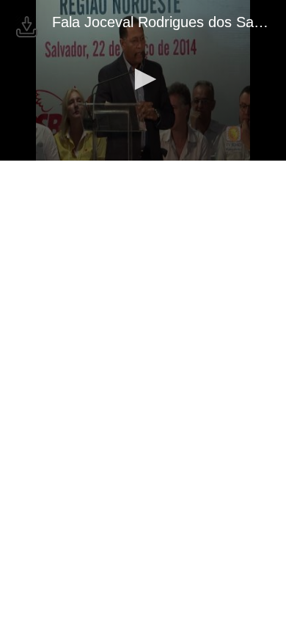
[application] (143, 80)
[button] (143, 79)
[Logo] (27, 27)
